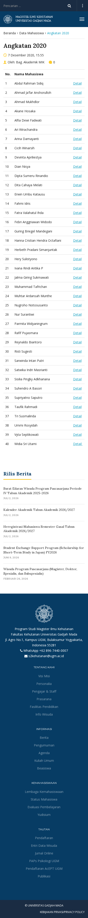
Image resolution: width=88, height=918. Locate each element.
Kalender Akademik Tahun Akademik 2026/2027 (39, 510)
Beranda (9, 33)
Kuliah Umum (44, 760)
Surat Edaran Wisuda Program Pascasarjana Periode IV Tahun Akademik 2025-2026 (42, 491)
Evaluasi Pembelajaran (44, 807)
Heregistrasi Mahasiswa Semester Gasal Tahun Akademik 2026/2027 (38, 529)
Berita (44, 737)
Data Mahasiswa (31, 33)
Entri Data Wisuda (44, 845)
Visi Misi (44, 676)
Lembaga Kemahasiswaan (44, 791)
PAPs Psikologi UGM (44, 861)
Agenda (44, 753)
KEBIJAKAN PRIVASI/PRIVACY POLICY (62, 912)
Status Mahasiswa (44, 799)
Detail (77, 83)
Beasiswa (44, 768)
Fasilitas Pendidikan (44, 707)
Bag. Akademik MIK (30, 62)
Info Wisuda (44, 714)
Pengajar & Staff (44, 691)
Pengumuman (44, 745)
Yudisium (44, 814)
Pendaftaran (44, 838)
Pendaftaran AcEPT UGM (44, 868)
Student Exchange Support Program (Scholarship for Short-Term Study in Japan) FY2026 (43, 550)
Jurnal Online (44, 853)
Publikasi (44, 876)
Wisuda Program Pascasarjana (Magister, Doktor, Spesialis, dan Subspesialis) (40, 571)
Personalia (44, 684)
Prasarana (44, 699)
